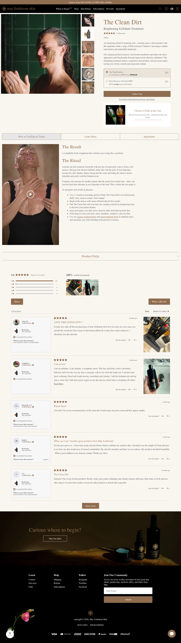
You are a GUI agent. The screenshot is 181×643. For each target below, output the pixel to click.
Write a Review (161, 302)
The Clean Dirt (26, 331)
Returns (57, 583)
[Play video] (30, 194)
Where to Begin (64, 8)
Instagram (83, 579)
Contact (32, 579)
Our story (33, 583)
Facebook (83, 586)
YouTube (82, 583)
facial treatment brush (109, 216)
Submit (128, 599)
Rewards (110, 8)
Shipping (57, 579)
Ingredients (120, 8)
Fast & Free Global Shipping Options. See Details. (137, 99)
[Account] (166, 9)
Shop (76, 8)
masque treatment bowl (86, 216)
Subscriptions (98, 8)
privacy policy (82, 625)
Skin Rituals (86, 8)
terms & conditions (97, 625)
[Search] (160, 9)
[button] (114, 33)
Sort (147, 311)
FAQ (31, 586)
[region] (82, 287)
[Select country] (172, 9)
